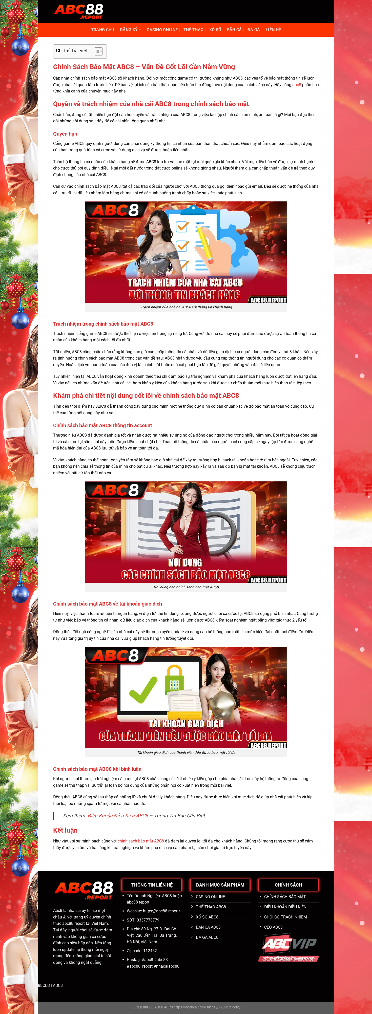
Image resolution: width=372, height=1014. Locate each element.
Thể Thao (193, 29)
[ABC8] (78, 11)
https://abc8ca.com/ (190, 1007)
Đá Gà (253, 29)
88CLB (44, 985)
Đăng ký (129, 29)
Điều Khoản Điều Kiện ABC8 (118, 816)
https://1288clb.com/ (224, 1007)
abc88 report (138, 902)
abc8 (296, 84)
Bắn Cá (234, 29)
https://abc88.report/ (161, 911)
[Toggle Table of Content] (95, 51)
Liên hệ (273, 29)
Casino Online (162, 29)
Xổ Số (215, 29)
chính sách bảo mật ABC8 (141, 841)
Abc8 (57, 910)
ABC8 (58, 985)
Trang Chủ (102, 29)
